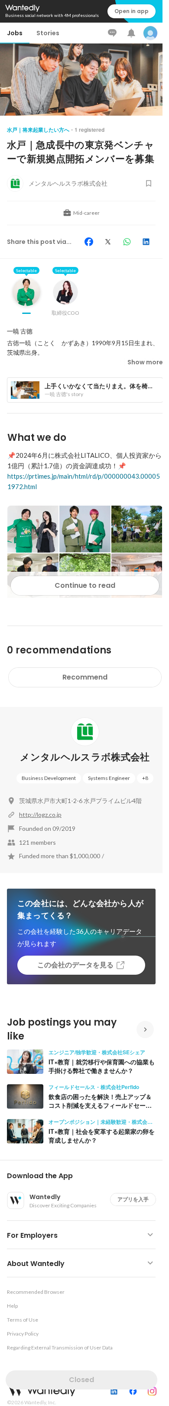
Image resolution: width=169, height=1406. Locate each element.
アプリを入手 (133, 1199)
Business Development (49, 778)
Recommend (84, 677)
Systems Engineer (109, 778)
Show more (145, 362)
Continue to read (85, 585)
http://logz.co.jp (40, 814)
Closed (81, 1380)
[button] (84, 1176)
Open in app (131, 11)
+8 (145, 778)
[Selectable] (26, 298)
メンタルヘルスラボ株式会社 (85, 757)
